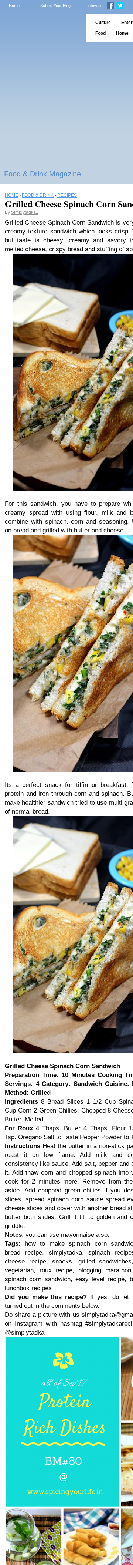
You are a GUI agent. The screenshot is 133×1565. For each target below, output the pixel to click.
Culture (103, 22)
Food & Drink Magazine (42, 174)
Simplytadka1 (24, 212)
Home (14, 5)
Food (100, 33)
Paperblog (41, 28)
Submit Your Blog (55, 5)
